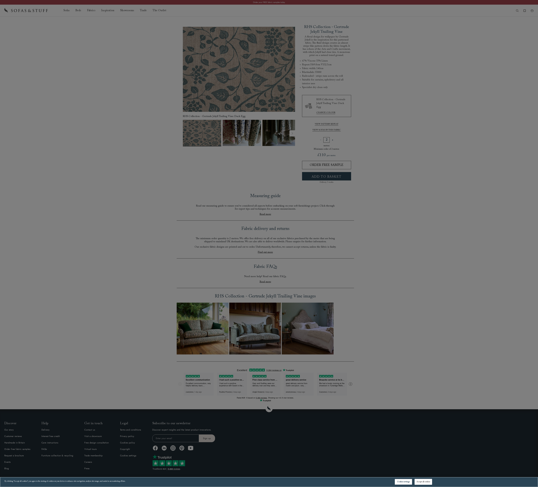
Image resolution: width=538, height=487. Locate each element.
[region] (269, 482)
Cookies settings (403, 482)
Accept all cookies (423, 482)
